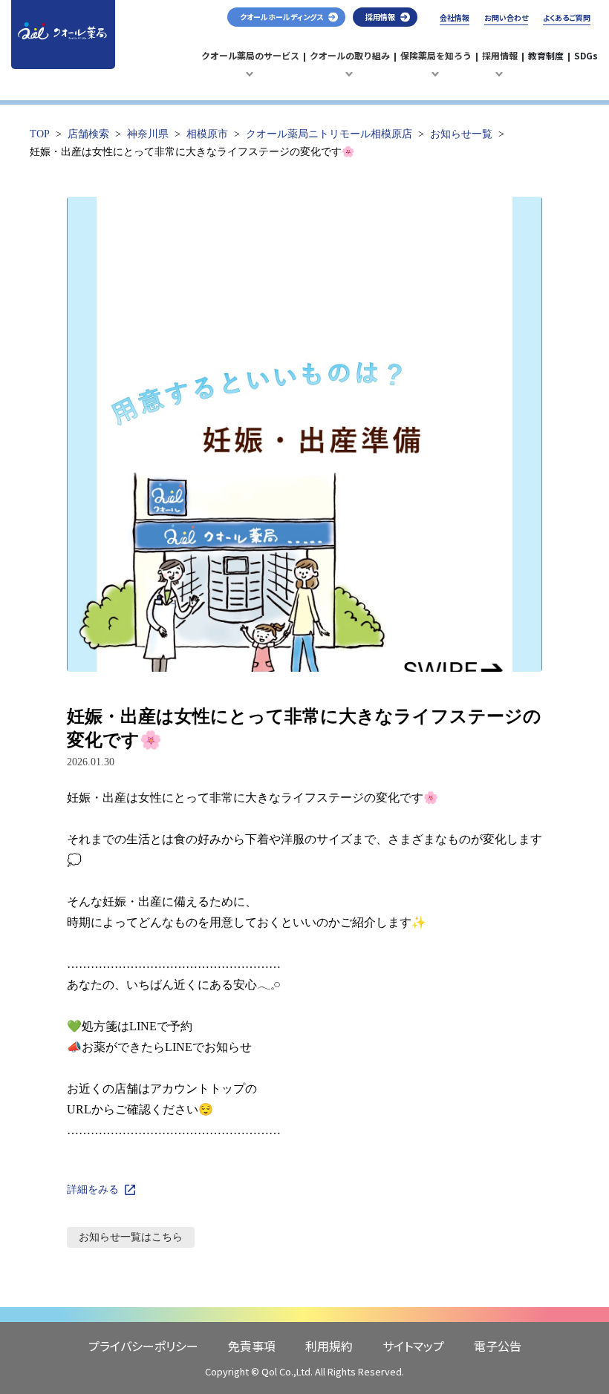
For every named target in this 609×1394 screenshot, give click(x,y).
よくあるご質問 (566, 17)
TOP (40, 134)
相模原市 (207, 134)
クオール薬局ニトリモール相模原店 (329, 134)
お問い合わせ (506, 17)
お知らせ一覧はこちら (131, 1237)
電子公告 (497, 1346)
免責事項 (252, 1346)
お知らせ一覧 (461, 134)
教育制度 (546, 55)
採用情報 (502, 63)
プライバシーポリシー (143, 1346)
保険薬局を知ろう (436, 63)
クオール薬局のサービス (250, 63)
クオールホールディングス (281, 16)
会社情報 (454, 17)
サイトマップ (413, 1346)
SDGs (586, 55)
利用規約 (329, 1346)
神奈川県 (148, 134)
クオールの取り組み (350, 63)
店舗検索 (88, 134)
